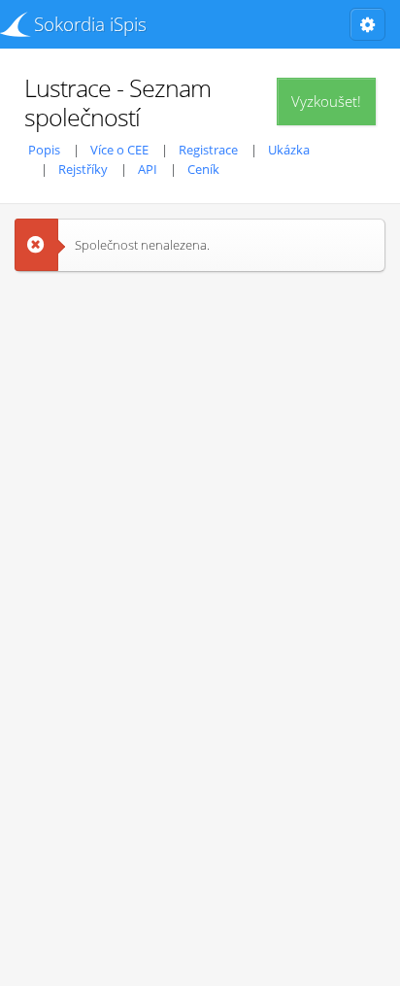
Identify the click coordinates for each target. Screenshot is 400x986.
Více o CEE (119, 149)
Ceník (203, 169)
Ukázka (289, 149)
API (147, 169)
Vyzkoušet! (326, 101)
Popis (44, 149)
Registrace (208, 149)
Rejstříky (83, 169)
